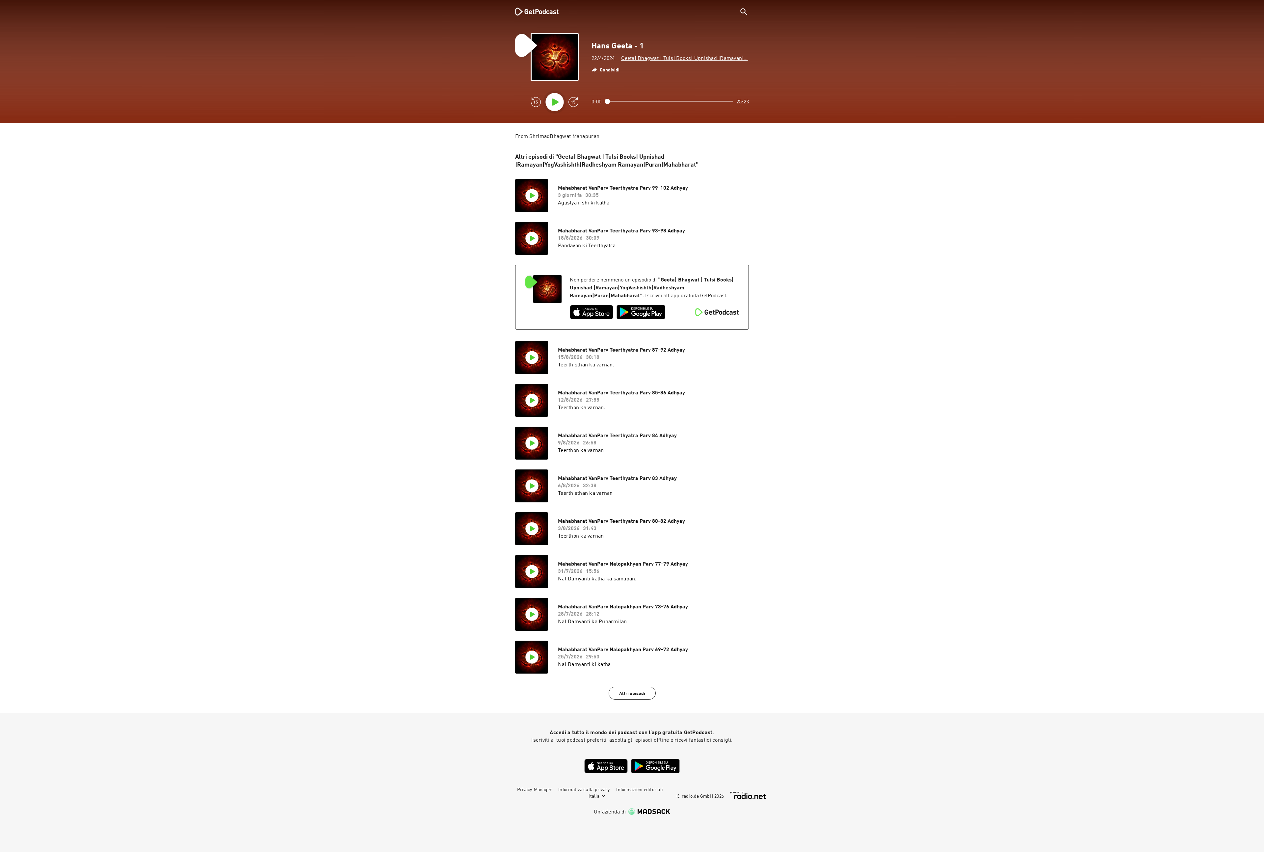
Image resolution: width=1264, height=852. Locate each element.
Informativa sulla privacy (584, 789)
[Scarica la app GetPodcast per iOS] (591, 312)
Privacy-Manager (534, 789)
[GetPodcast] (532, 11)
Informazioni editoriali (639, 789)
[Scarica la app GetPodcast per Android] (641, 312)
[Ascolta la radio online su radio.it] (748, 795)
